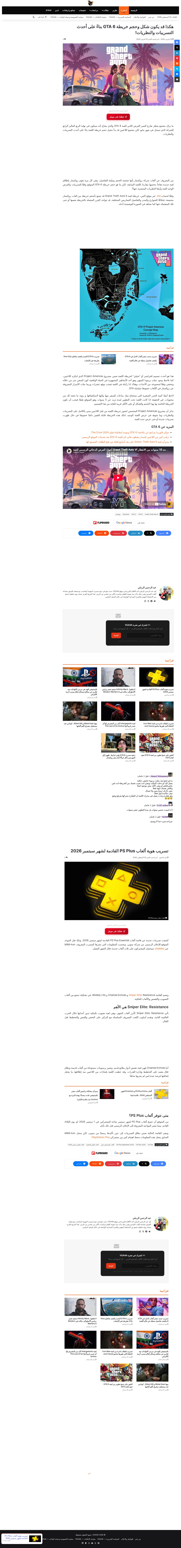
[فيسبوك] (151, 601)
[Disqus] (118, 805)
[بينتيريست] (177, 58)
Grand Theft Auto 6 (151, 514)
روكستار (118, 514)
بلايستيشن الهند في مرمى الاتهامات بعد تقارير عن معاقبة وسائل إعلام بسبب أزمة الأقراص (81, 691)
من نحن (151, 17)
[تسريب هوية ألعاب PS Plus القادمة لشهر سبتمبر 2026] (156, 677)
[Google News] (124, 523)
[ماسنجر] (177, 74)
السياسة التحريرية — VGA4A (120, 17)
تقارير (114, 10)
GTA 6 (48, 10)
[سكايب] (177, 69)
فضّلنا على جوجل (117, 117)
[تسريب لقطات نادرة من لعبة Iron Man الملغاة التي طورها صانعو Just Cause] (156, 711)
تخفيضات (82, 10)
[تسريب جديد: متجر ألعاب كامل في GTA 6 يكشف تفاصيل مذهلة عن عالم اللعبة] (166, 359)
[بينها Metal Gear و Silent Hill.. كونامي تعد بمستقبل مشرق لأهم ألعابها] (80, 711)
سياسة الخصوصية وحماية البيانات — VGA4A (66, 17)
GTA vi (134, 514)
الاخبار (124, 10)
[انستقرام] (145, 601)
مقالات (106, 10)
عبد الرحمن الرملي (147, 587)
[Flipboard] (101, 523)
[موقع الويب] (154, 601)
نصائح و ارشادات (68, 10)
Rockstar (126, 514)
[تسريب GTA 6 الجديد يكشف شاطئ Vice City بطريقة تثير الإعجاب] (108, 359)
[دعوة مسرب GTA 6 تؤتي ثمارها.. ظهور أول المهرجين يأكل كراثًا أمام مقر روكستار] (118, 742)
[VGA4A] (90, 3)
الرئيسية (134, 10)
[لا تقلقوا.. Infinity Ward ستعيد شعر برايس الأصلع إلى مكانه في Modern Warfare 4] (118, 677)
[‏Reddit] (177, 63)
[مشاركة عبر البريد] (177, 79)
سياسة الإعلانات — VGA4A (96, 17)
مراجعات (94, 10)
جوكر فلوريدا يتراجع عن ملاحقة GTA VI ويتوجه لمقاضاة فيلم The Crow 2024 (130, 432)
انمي (57, 10)
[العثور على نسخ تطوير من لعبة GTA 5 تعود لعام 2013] (156, 742)
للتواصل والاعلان (140, 17)
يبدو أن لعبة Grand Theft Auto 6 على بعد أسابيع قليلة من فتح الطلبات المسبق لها (127, 441)
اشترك (116, 635)
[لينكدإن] (177, 53)
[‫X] (148, 601)
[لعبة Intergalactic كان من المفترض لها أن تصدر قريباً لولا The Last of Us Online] (118, 711)
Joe (158, 196)
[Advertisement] (118, 158)
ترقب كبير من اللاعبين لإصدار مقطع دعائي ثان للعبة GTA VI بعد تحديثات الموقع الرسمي (125, 437)
